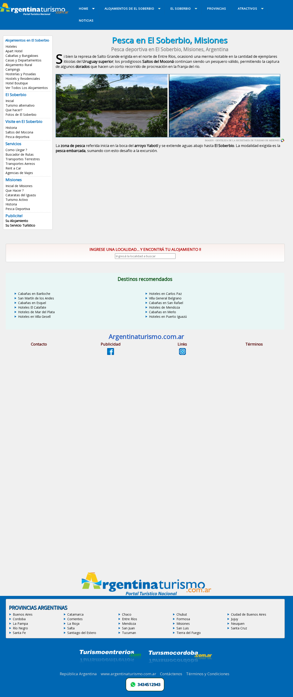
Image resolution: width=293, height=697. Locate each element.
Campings (12, 69)
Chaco (126, 614)
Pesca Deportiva (17, 209)
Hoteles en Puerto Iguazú (168, 316)
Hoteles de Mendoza (164, 307)
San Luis (182, 628)
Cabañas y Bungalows (21, 55)
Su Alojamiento (16, 221)
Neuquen (237, 623)
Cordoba (19, 619)
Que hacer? (13, 110)
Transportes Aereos (20, 163)
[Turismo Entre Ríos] (110, 668)
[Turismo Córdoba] (180, 668)
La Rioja (73, 623)
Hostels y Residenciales (22, 78)
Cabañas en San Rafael (166, 303)
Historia (11, 127)
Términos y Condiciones (207, 673)
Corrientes (75, 619)
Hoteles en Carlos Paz (165, 293)
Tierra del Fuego (188, 633)
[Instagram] (182, 353)
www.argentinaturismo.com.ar (128, 673)
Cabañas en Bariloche (34, 293)
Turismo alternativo (20, 105)
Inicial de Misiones (19, 186)
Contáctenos (171, 673)
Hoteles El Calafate (32, 307)
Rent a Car (13, 168)
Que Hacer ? (14, 190)
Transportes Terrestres (22, 159)
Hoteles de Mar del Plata (36, 312)
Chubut (181, 614)
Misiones (183, 623)
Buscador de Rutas (19, 154)
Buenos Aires (23, 614)
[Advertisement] (170, 195)
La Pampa (20, 623)
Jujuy (234, 619)
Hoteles (11, 46)
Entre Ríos (129, 619)
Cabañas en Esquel (32, 303)
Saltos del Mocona (19, 132)
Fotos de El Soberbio (20, 114)
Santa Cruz (239, 628)
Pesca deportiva (17, 137)
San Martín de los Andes (36, 298)
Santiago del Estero (81, 633)
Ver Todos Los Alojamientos (26, 88)
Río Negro (20, 628)
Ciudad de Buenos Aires (248, 614)
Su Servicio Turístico (20, 225)
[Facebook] (110, 353)
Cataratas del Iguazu (20, 195)
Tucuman (129, 633)
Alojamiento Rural (18, 65)
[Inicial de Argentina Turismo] (35, 13)
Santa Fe (19, 633)
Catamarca (75, 614)
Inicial (9, 101)
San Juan (128, 628)
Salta (71, 628)
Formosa (183, 619)
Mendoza (129, 623)
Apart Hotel (13, 51)
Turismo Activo (16, 199)
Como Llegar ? (16, 150)
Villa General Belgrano (165, 298)
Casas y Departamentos (23, 60)
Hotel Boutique (16, 83)
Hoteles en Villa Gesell (34, 316)
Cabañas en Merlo (162, 312)
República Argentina (78, 673)
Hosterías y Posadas (20, 74)
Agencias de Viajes (19, 173)
